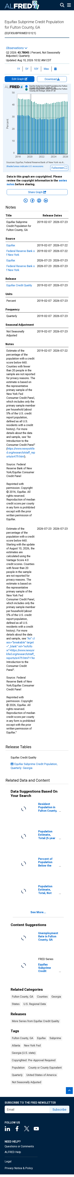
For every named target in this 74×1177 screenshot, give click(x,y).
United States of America (41, 1075)
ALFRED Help (13, 1152)
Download (51, 79)
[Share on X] (26, 200)
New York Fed (32, 1045)
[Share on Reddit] (39, 200)
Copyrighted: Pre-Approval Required (33, 1060)
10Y (36, 68)
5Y (26, 68)
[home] (22, 5)
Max (46, 68)
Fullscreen (58, 167)
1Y (18, 68)
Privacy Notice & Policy (19, 1168)
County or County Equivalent (45, 1067)
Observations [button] (15, 48)
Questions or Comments (19, 1146)
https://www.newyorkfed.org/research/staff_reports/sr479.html (20, 452)
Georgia (56, 996)
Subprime (55, 1038)
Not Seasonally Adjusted (26, 1082)
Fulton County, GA (22, 996)
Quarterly (17, 1075)
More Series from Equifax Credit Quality (35, 1021)
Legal (8, 1161)
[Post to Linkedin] (46, 200)
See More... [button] (38, 912)
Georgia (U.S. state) (23, 1053)
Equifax (10, 245)
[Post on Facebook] (32, 200)
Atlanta (16, 1045)
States (16, 1004)
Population (18, 1067)
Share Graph (35, 192)
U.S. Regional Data (34, 1004)
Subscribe (59, 1109)
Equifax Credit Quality (19, 285)
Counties (42, 996)
